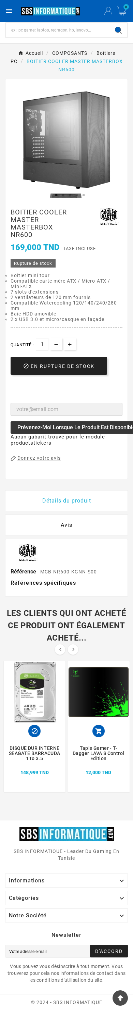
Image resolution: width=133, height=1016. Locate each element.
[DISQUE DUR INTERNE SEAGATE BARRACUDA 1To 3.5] (35, 764)
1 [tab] (56, 195)
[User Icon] (108, 11)
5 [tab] (83, 195)
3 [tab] (69, 195)
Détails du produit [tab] (66, 500)
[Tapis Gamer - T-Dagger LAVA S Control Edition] (98, 764)
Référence (24, 571)
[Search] (118, 30)
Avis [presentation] (66, 525)
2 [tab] (63, 195)
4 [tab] (76, 195)
